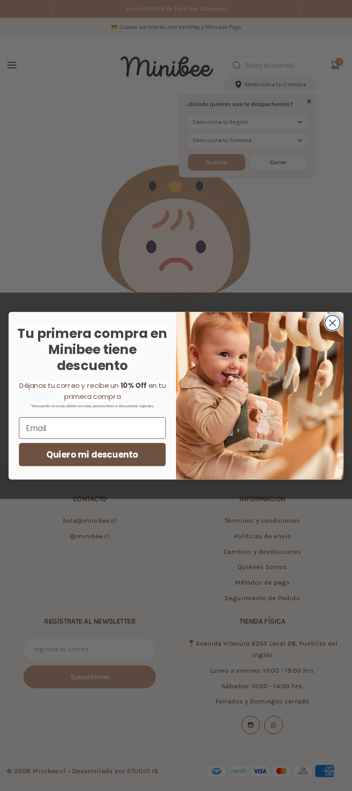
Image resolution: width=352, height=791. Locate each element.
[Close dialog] (332, 322)
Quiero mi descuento (92, 454)
